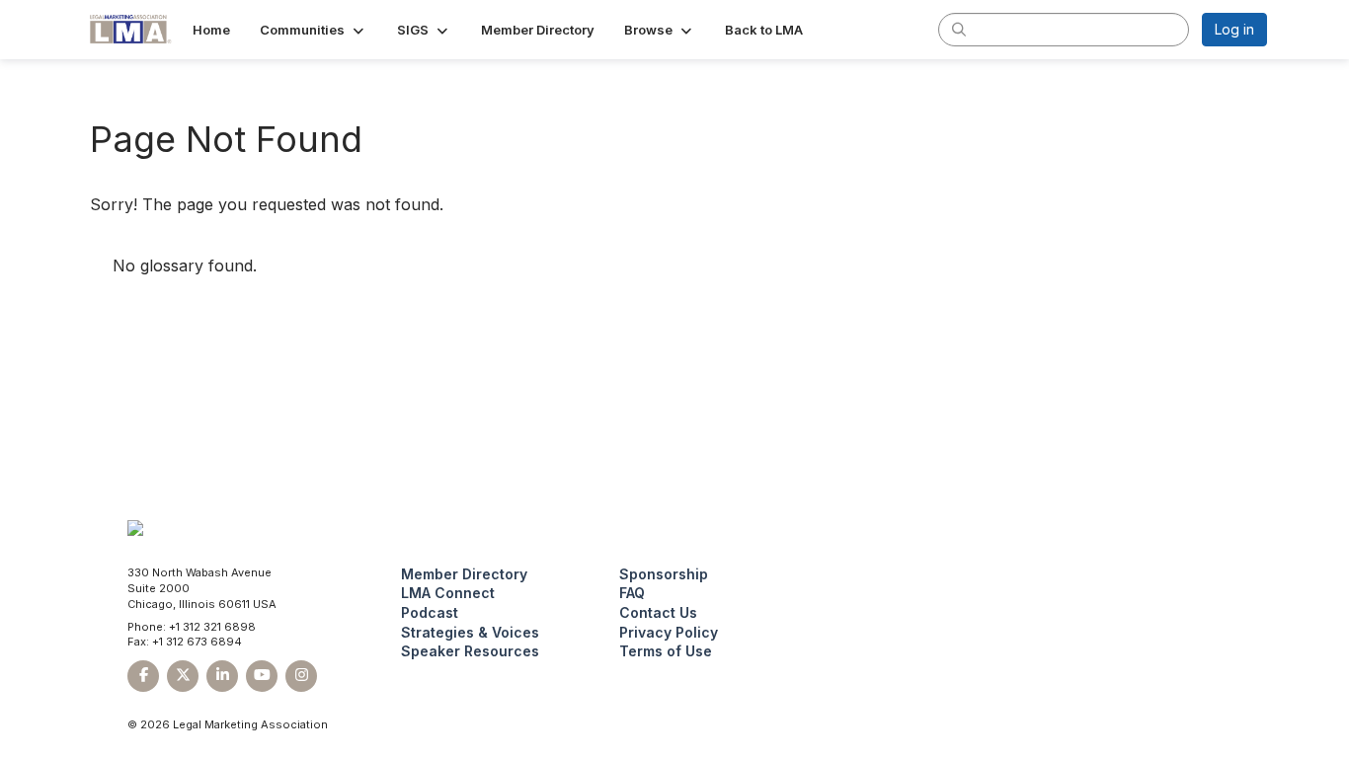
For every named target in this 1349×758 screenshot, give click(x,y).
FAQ (632, 592)
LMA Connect (448, 592)
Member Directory (464, 574)
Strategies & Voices (470, 632)
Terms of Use (665, 651)
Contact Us (658, 612)
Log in (1234, 29)
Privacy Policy (668, 632)
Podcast (429, 612)
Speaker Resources (470, 651)
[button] (313, 29)
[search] (959, 28)
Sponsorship (663, 574)
